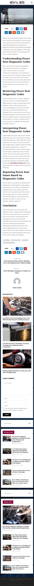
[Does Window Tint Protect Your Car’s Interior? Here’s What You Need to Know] (7, 482)
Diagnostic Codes (16, 240)
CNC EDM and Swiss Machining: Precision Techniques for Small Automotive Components (16, 345)
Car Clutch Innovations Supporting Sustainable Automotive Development (20, 450)
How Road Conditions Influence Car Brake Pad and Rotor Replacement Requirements (21, 439)
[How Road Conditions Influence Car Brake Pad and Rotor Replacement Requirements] (7, 438)
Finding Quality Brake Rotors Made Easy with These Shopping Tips (17, 371)
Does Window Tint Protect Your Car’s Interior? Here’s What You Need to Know (20, 481)
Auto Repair (6, 240)
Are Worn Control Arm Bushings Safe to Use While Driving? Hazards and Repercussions (16, 318)
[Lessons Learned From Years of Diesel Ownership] (7, 472)
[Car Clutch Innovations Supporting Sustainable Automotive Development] (7, 451)
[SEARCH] (29, 423)
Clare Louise (7, 22)
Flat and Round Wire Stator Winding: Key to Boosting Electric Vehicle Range (17, 262)
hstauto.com (20, 580)
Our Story (20, 584)
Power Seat (25, 240)
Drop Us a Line (13, 584)
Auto (4, 13)
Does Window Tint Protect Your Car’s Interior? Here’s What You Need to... (20, 567)
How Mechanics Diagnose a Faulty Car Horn (17, 272)
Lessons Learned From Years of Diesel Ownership (21, 471)
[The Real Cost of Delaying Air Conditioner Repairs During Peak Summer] (7, 462)
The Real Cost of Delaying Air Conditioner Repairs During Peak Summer (21, 461)
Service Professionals (9, 242)
